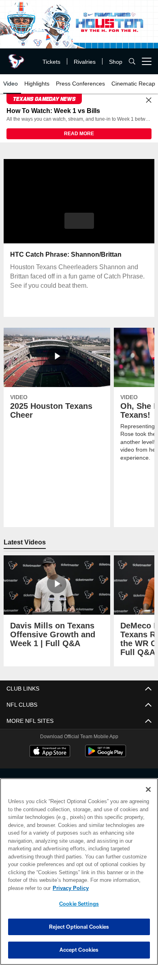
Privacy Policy (69, 888)
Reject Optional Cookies (79, 926)
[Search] (132, 61)
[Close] (149, 100)
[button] (79, 221)
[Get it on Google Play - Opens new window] (105, 755)
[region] (79, 871)
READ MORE (79, 134)
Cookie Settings (79, 903)
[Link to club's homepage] (16, 58)
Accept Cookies (79, 949)
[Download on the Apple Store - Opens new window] (49, 752)
